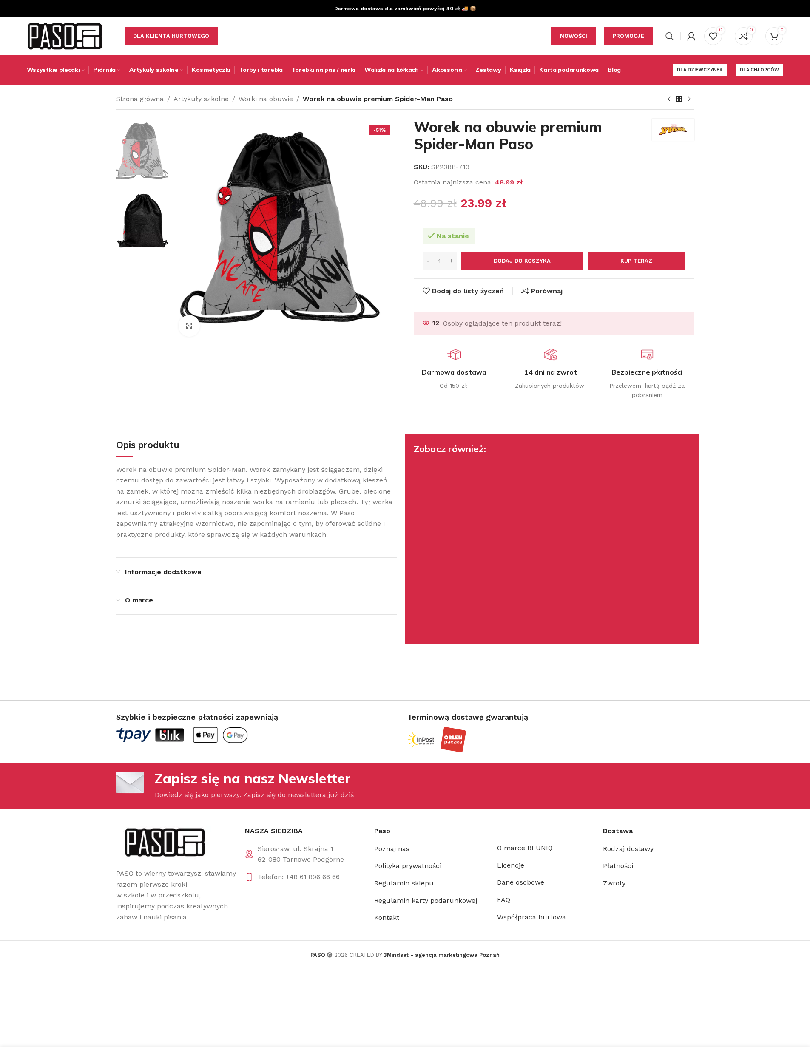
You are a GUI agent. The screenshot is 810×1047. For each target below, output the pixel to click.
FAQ (503, 900)
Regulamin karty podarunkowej (425, 901)
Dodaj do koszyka (522, 261)
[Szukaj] (669, 36)
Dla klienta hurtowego (171, 36)
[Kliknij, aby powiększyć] (189, 325)
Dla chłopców (759, 70)
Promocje (628, 36)
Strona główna (140, 99)
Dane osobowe (520, 882)
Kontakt (386, 918)
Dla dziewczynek (700, 70)
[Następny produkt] (689, 99)
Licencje (510, 865)
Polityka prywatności (407, 866)
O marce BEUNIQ (525, 848)
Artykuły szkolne (201, 99)
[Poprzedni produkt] (669, 99)
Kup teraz (636, 261)
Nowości (573, 36)
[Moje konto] (691, 36)
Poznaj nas (391, 849)
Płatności (618, 866)
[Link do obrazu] (164, 842)
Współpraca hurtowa (531, 917)
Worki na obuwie (266, 99)
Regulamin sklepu (404, 883)
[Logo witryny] (65, 35)
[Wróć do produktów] (679, 99)
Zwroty (614, 883)
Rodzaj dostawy (628, 849)
